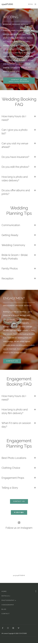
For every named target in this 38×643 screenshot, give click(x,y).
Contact (6, 613)
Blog (4, 609)
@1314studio (19, 575)
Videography (8, 605)
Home (4, 591)
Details (5, 596)
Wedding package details (15, 24)
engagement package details (17, 305)
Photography (8, 600)
